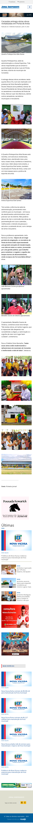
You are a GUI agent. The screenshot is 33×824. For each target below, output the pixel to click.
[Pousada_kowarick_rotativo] (15, 508)
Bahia (18, 566)
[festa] (15, 644)
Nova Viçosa (5, 553)
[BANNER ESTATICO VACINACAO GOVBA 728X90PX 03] (16, 15)
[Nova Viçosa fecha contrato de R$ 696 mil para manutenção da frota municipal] (16, 679)
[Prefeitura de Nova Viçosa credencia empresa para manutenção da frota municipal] (16, 758)
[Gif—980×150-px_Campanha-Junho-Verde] (16, 785)
